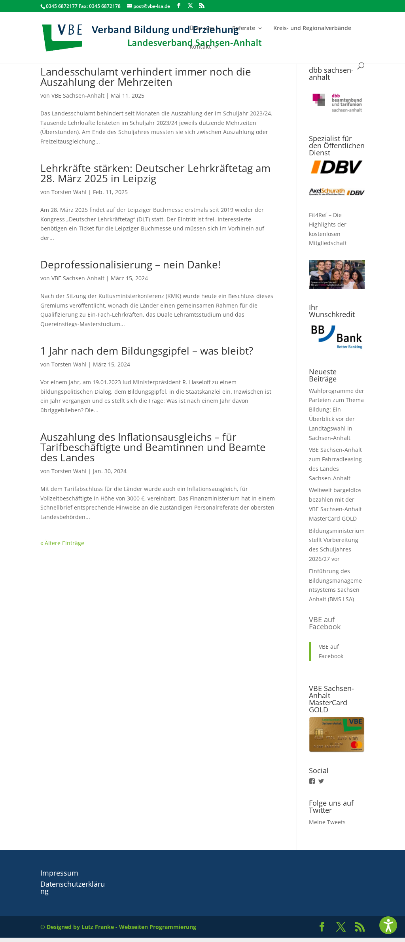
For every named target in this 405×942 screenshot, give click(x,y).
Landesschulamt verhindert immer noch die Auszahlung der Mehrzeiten (145, 76)
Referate (243, 28)
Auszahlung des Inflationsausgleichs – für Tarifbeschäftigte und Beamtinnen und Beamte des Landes (153, 447)
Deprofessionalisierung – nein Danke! (130, 264)
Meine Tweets (327, 822)
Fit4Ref (318, 215)
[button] (388, 925)
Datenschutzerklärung (72, 887)
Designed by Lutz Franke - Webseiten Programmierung (121, 927)
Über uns (201, 28)
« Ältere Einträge (62, 543)
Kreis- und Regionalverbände (312, 28)
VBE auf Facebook (325, 623)
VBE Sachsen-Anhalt (77, 95)
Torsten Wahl (69, 192)
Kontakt (200, 47)
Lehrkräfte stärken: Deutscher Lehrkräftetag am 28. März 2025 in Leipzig (155, 173)
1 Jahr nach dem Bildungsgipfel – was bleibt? (146, 351)
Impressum (59, 873)
